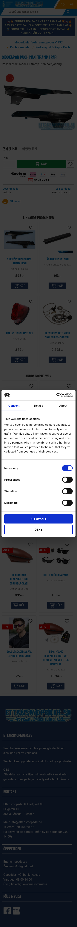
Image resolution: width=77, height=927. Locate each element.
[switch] (67, 480)
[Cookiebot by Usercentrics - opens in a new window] (56, 395)
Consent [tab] (13, 405)
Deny (38, 529)
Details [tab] (38, 405)
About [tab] (63, 405)
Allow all (38, 519)
